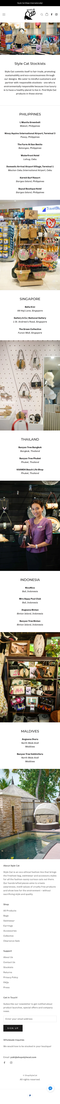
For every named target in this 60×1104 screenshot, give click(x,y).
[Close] (55, 517)
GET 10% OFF (30, 579)
